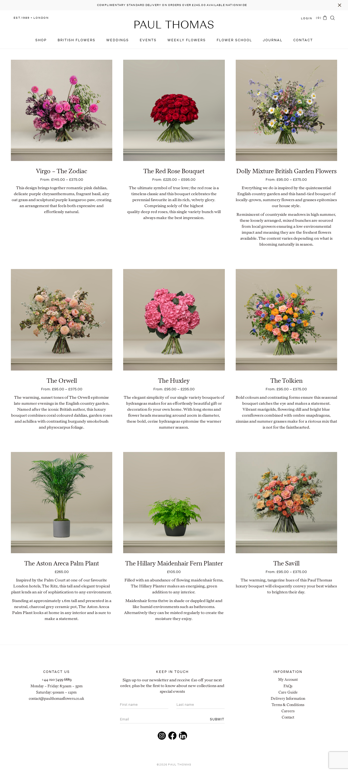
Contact (303, 40)
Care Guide (288, 692)
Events (148, 40)
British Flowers (76, 40)
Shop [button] (41, 40)
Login (306, 18)
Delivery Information (288, 698)
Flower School (234, 40)
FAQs (288, 686)
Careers (287, 711)
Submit (217, 719)
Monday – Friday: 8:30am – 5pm (56, 686)
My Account (288, 679)
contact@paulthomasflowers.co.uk (56, 698)
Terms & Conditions (288, 704)
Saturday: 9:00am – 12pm (56, 692)
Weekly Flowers (186, 40)
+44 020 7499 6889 (57, 679)
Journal (272, 40)
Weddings (117, 40)
